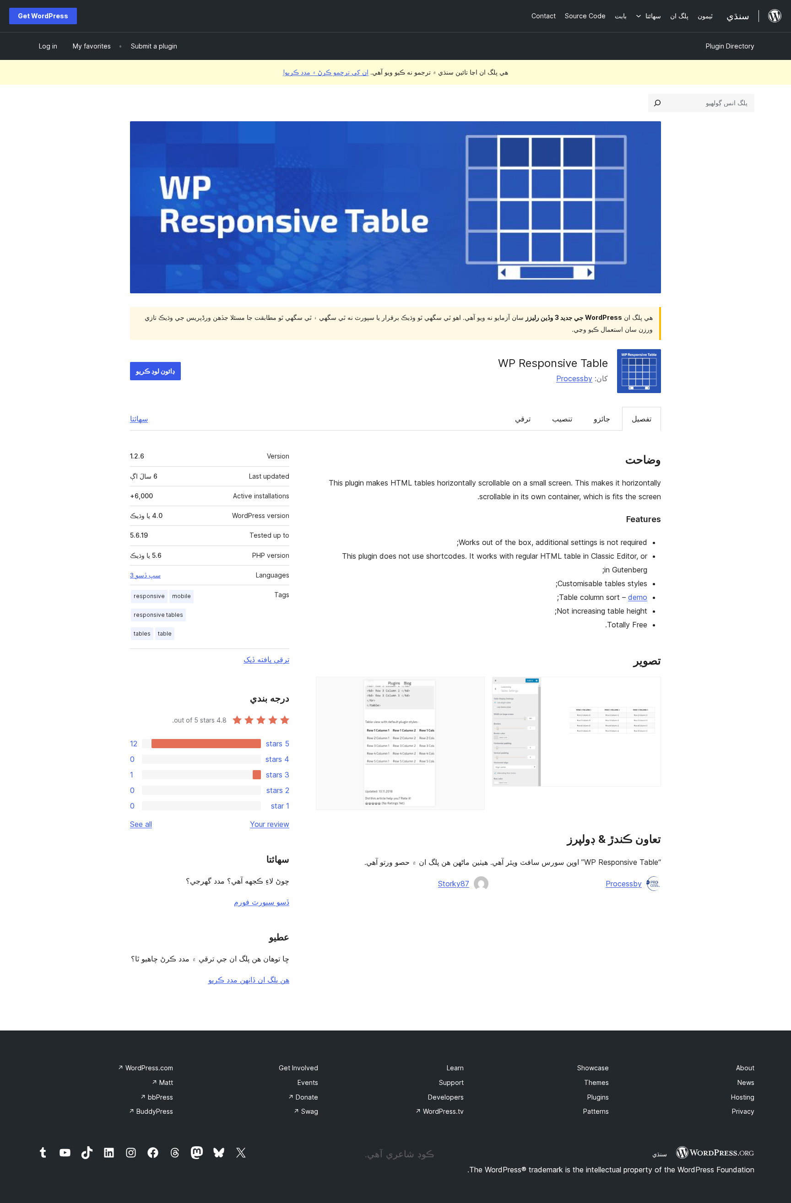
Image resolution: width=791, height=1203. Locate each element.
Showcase (593, 1068)
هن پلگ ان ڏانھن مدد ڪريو (248, 979)
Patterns (596, 1111)
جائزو (602, 418)
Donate (303, 1097)
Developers (446, 1097)
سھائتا (139, 418)
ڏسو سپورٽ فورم (261, 901)
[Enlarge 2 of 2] (472, 689)
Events (308, 1082)
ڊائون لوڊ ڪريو (155, 371)
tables (142, 633)
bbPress (156, 1097)
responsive (149, 596)
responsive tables (158, 614)
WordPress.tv (439, 1111)
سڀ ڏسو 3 (145, 575)
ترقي (523, 418)
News (745, 1082)
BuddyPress (151, 1111)
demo (637, 597)
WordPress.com (145, 1068)
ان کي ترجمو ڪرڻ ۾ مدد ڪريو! (325, 72)
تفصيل (641, 418)
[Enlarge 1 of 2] (648, 689)
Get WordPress (43, 16)
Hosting (742, 1097)
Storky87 (453, 883)
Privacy (743, 1111)
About (745, 1068)
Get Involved (298, 1068)
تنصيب (562, 418)
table (165, 633)
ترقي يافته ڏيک (266, 659)
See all (141, 824)
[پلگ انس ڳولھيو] (657, 103)
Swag (305, 1111)
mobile (181, 596)
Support (451, 1082)
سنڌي (659, 1154)
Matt (162, 1082)
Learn (455, 1068)
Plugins (598, 1097)
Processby (574, 378)
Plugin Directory (730, 46)
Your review (269, 824)
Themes (596, 1082)
